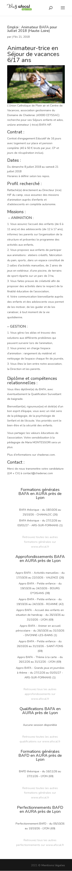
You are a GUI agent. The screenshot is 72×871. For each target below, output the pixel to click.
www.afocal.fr (40, 547)
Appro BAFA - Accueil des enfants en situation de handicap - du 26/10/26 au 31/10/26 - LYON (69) (40, 615)
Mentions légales (53, 865)
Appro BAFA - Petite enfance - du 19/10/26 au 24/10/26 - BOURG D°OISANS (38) (40, 588)
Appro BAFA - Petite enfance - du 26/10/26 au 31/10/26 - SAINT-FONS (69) (40, 646)
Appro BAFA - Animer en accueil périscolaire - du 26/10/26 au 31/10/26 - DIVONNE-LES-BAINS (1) (40, 630)
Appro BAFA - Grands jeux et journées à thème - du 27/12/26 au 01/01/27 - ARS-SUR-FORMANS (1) (40, 672)
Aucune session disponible (40, 725)
